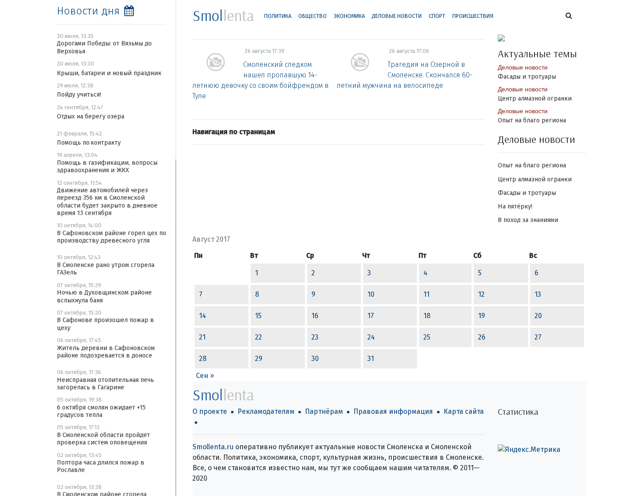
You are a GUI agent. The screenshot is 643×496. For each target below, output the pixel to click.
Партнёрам (324, 411)
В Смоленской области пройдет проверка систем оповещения (103, 438)
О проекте (209, 411)
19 (481, 316)
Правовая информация (393, 411)
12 (481, 294)
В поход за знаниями (528, 220)
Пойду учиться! (79, 94)
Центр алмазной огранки (535, 98)
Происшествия (472, 16)
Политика (277, 16)
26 (482, 337)
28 (202, 358)
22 (258, 337)
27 (538, 337)
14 (202, 316)
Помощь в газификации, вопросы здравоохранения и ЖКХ (107, 166)
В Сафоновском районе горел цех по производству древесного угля (111, 236)
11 (426, 294)
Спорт (437, 16)
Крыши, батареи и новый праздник (109, 73)
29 (258, 358)
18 (426, 316)
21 (202, 337)
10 (370, 294)
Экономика (349, 16)
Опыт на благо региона (532, 120)
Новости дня (88, 11)
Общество (312, 16)
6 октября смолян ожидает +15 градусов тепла (101, 411)
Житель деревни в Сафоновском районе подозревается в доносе (106, 351)
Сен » (205, 375)
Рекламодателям (266, 411)
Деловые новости (397, 16)
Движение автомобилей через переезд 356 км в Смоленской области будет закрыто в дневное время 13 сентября (107, 202)
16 (314, 316)
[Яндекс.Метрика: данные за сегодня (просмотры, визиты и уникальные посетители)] (529, 449)
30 (315, 358)
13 (538, 294)
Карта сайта (464, 411)
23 (314, 337)
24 (371, 337)
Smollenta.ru (213, 447)
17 (370, 316)
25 (426, 337)
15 (258, 316)
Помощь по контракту (89, 142)
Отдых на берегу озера (90, 116)
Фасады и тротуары (527, 76)
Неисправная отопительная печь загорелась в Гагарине (105, 383)
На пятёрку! (515, 206)
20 (538, 316)
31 (370, 358)
